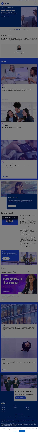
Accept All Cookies (22, 431)
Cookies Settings (15, 431)
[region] (19, 430)
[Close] (36, 428)
